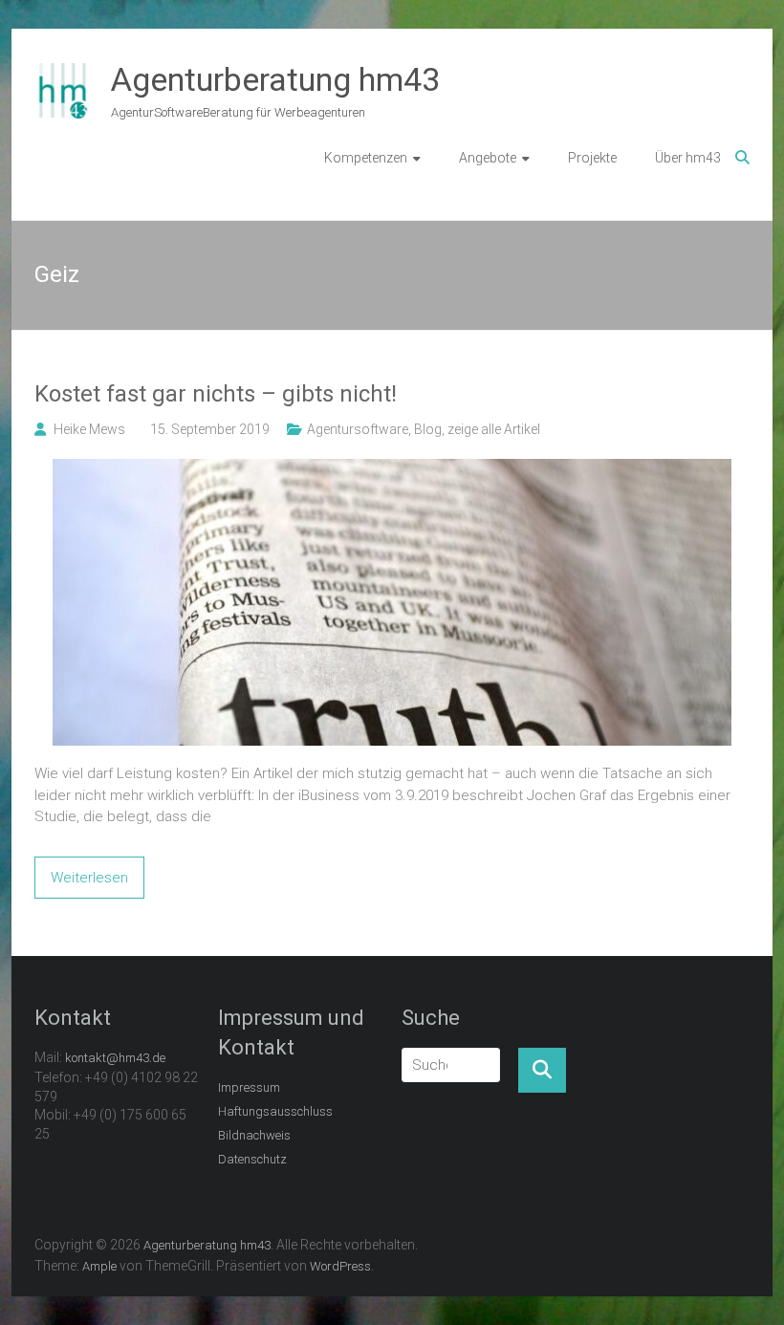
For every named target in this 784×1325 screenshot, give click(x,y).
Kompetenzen (365, 157)
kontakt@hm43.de (115, 1058)
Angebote (487, 157)
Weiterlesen (89, 877)
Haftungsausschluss (275, 1111)
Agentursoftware (357, 429)
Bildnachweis (254, 1135)
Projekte (592, 157)
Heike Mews (89, 429)
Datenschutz (252, 1159)
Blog (428, 429)
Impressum (249, 1087)
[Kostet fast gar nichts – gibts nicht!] (392, 469)
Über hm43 (688, 157)
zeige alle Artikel (493, 429)
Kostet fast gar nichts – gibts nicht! (215, 393)
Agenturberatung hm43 (275, 79)
